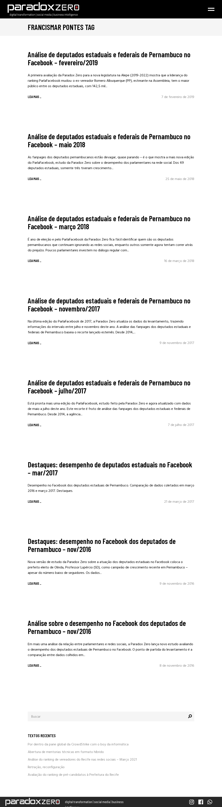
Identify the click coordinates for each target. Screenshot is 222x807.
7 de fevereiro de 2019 (177, 97)
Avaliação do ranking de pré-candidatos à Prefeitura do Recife (73, 775)
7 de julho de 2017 (181, 425)
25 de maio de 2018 (179, 179)
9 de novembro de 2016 (177, 584)
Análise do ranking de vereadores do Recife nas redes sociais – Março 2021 (82, 760)
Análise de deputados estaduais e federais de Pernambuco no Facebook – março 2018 (109, 222)
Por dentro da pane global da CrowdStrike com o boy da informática (78, 744)
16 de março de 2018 (179, 261)
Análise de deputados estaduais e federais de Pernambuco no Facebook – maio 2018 (109, 140)
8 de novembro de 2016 (177, 666)
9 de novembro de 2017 (177, 343)
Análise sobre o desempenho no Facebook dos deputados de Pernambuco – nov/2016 (107, 626)
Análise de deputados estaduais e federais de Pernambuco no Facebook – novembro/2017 (109, 304)
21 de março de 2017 (179, 502)
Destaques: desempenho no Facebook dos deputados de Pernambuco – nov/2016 (102, 544)
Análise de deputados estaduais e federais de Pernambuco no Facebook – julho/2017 (109, 386)
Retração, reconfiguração (46, 767)
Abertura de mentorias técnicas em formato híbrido (66, 752)
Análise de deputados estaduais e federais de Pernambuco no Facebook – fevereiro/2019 (109, 58)
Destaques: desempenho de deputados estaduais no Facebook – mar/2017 (110, 468)
